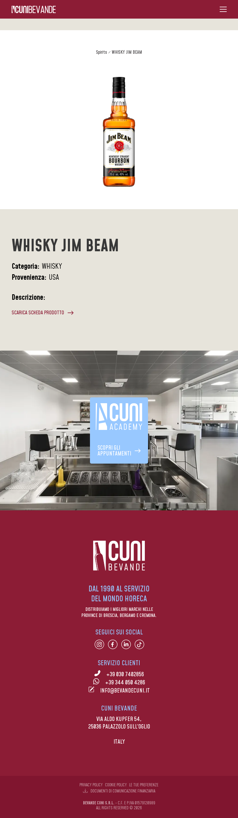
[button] (223, 9)
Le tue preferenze (143, 785)
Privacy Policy (91, 785)
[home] (34, 9)
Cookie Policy (116, 785)
